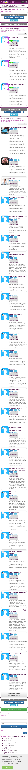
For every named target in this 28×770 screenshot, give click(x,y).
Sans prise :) (12, 178)
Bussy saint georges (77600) (11, 6)
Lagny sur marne (8, 752)
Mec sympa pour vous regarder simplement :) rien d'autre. (16, 254)
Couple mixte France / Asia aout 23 (16, 85)
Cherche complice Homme (14, 38)
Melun (5, 738)
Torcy (5, 747)
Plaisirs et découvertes (15, 314)
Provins (6, 749)
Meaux (6, 740)
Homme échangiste (14, 694)
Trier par (21, 33)
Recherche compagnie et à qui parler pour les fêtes (18, 217)
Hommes (19, 17)
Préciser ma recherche (14, 24)
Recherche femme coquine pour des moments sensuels (17, 469)
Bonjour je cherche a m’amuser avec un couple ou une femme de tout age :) (17, 428)
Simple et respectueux (15, 533)
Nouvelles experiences (15, 408)
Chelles (6, 744)
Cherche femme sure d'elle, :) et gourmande (17, 610)
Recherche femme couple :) (17, 197)
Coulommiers (7, 745)
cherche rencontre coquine (17, 276)
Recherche (14, 726)
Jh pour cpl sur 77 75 (15, 572)
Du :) (10, 61)
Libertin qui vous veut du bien (17, 674)
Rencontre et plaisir (14, 333)
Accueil (3, 5)
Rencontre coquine (14, 389)
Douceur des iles (14, 512)
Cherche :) (12, 294)
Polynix (11, 158)
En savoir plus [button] (15, 763)
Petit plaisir (12, 369)
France (7, 5)
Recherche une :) (14, 449)
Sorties (14, 20)
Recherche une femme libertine (15, 552)
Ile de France (13, 5)
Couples (9, 17)
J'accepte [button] (7, 767)
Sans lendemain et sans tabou (17, 592)
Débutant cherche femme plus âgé (17, 492)
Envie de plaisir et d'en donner (17, 654)
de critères (24, 729)
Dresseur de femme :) (15, 235)
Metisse (11, 350)
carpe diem (12, 633)
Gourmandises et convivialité (17, 127)
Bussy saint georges (14, 45)
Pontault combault (9, 750)
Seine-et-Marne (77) (13, 43)
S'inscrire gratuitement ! (14, 710)
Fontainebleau (8, 742)
